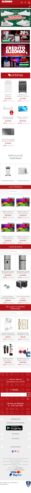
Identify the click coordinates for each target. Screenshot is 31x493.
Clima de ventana (23, 180)
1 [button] (10, 26)
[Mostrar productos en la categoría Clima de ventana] (23, 171)
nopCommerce (19, 467)
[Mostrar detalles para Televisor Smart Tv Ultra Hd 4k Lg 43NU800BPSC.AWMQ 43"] (23, 228)
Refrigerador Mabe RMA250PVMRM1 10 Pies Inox (23, 273)
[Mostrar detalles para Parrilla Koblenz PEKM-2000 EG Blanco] (8, 288)
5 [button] (17, 26)
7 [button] (20, 26)
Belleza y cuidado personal (15, 308)
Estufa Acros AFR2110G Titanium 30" (23, 96)
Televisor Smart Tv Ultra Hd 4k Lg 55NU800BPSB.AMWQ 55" (23, 213)
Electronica (15, 187)
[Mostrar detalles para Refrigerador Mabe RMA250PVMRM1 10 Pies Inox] (23, 262)
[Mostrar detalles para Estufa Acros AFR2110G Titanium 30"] (22, 86)
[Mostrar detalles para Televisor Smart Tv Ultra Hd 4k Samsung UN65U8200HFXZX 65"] (22, 108)
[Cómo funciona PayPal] (15, 474)
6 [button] (18, 26)
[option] (15, 37)
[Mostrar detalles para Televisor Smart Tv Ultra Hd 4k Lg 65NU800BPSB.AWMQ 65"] (8, 202)
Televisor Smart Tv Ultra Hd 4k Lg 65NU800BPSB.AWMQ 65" (8, 213)
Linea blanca (15, 247)
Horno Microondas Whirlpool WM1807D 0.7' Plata (8, 141)
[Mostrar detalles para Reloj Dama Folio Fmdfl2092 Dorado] (23, 324)
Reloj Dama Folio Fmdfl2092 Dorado (23, 334)
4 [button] (15, 26)
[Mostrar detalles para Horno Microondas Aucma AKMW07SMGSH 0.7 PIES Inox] (23, 288)
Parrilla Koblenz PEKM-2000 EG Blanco (8, 297)
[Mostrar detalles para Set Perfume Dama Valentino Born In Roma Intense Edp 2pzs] (23, 349)
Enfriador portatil (8, 180)
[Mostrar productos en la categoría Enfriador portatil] (8, 171)
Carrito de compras (29, 2)
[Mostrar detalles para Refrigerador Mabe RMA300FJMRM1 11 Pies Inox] (8, 262)
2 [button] (12, 26)
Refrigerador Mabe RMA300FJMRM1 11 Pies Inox (8, 273)
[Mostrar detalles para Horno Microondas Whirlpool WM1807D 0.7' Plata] (8, 131)
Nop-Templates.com (19, 469)
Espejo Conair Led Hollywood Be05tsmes (8, 334)
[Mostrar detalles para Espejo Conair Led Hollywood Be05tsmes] (8, 324)
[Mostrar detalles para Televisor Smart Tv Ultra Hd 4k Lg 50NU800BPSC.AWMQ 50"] (8, 228)
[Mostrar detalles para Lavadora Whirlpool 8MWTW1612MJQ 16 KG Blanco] (8, 86)
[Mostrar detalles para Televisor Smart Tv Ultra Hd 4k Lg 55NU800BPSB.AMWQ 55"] (23, 202)
